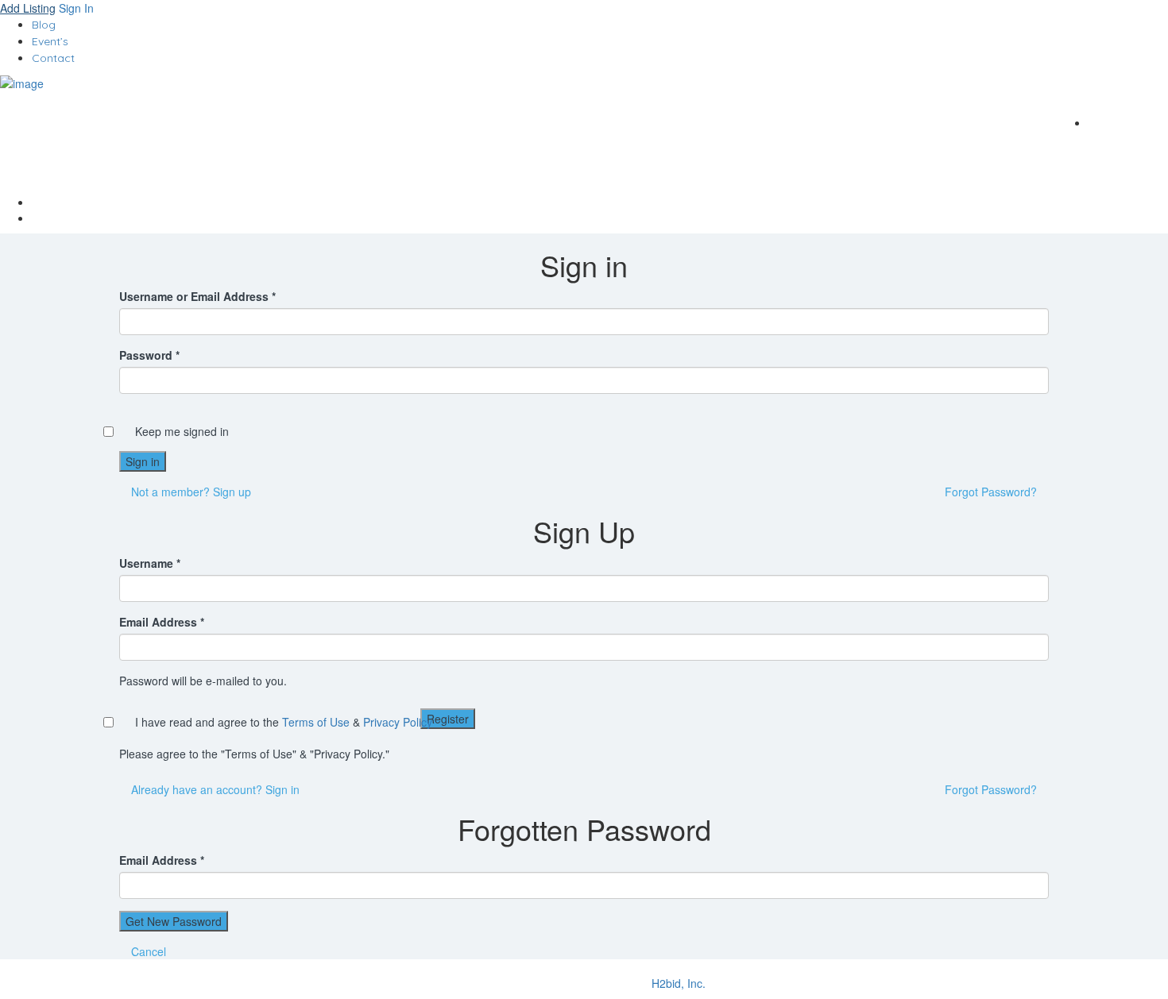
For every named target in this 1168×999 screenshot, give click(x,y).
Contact (53, 58)
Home (600, 202)
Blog (44, 24)
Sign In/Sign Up (1117, 93)
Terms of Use (316, 722)
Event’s (50, 41)
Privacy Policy (397, 722)
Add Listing (28, 8)
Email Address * (161, 622)
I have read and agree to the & (283, 722)
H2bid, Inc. (679, 983)
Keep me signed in (182, 431)
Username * (149, 563)
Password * (149, 355)
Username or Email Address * (197, 296)
